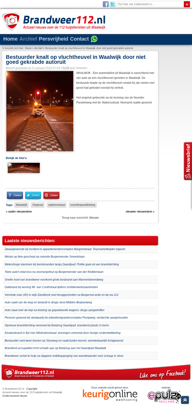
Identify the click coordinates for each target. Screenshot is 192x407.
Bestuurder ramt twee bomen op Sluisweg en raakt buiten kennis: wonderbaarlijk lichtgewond (64, 340)
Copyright (31, 388)
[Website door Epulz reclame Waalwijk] (166, 402)
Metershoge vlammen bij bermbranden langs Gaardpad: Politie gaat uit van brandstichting (62, 264)
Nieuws (94, 217)
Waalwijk (21, 204)
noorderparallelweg (82, 204)
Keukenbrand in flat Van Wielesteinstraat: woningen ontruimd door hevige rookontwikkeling (63, 333)
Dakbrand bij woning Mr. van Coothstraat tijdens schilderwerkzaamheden (51, 287)
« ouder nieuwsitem (19, 211)
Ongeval (37, 204)
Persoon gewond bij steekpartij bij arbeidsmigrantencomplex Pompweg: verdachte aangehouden (66, 317)
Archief (28, 39)
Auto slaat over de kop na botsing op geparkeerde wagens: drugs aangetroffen (54, 310)
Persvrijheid (53, 39)
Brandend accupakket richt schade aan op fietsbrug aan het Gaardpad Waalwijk (55, 348)
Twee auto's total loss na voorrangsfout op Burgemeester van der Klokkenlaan (54, 272)
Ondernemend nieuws (14, 395)
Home (10, 39)
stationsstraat (56, 204)
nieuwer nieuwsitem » (140, 211)
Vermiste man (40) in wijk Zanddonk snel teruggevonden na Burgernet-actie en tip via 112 (61, 295)
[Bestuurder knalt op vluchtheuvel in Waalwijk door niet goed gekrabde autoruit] (39, 111)
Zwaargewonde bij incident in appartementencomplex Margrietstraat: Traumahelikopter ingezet (65, 249)
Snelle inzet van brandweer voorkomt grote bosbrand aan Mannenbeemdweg (54, 279)
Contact (79, 39)
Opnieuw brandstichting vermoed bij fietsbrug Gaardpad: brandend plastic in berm (57, 325)
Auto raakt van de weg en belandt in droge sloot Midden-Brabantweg (48, 302)
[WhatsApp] (94, 39)
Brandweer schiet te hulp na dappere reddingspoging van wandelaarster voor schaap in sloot (64, 356)
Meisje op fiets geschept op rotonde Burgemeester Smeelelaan (45, 256)
